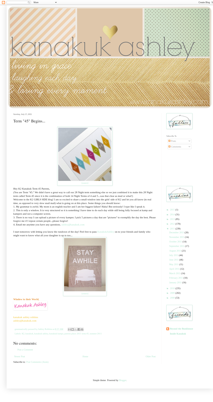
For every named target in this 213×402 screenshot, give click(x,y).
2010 (172, 288)
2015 (172, 209)
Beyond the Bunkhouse (181, 329)
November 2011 (177, 237)
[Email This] (69, 329)
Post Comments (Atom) (37, 362)
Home (85, 356)
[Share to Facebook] (79, 329)
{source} (85, 183)
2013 (172, 219)
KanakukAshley (105, 231)
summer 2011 (96, 334)
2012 (172, 224)
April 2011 (174, 269)
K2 (23, 334)
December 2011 (177, 232)
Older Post (151, 356)
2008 (172, 298)
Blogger (122, 380)
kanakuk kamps (56, 334)
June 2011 (174, 260)
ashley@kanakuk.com (73, 224)
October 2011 (176, 241)
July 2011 (174, 255)
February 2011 (176, 278)
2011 (172, 228)
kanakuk (29, 334)
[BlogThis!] (72, 329)
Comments (175, 146)
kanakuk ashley (41, 334)
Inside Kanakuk (178, 334)
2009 (172, 293)
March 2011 (175, 273)
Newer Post (19, 356)
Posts (173, 141)
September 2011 (177, 246)
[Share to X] (75, 329)
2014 (172, 214)
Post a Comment (25, 349)
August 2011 (175, 251)
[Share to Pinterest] (82, 329)
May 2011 (174, 264)
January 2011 (175, 282)
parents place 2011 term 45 (76, 334)
